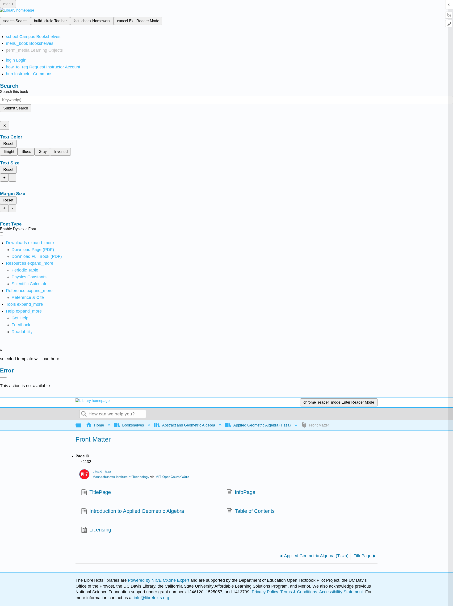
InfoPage (245, 492)
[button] (21, 324)
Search (84, 414)
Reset (8, 144)
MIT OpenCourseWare (172, 477)
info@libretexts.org (151, 597)
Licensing (100, 530)
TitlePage (100, 492)
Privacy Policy (265, 591)
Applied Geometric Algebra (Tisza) (262, 425)
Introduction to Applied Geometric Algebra (136, 511)
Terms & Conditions (298, 591)
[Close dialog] (3, 377)
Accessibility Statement (341, 591)
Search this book (14, 92)
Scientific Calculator (30, 283)
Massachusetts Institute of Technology (120, 477)
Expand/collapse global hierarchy (81, 425)
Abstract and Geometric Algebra (188, 425)
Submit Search (15, 108)
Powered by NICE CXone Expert (159, 580)
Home (99, 425)
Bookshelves (133, 425)
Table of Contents (255, 511)
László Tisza (101, 471)
